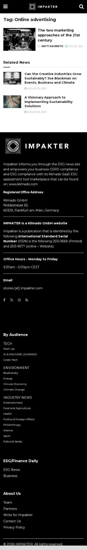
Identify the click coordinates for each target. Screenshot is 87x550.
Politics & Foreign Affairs (18, 419)
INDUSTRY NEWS (17, 398)
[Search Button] (81, 6)
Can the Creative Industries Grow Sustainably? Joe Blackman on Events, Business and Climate (53, 78)
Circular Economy (15, 384)
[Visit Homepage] (43, 6)
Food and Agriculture (17, 408)
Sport (6, 436)
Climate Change (14, 389)
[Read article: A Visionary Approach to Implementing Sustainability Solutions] (12, 101)
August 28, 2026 (36, 111)
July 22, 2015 (75, 46)
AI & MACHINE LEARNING (20, 354)
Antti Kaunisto (52, 46)
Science (8, 430)
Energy (8, 378)
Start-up (8, 348)
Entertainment (13, 402)
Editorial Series (12, 441)
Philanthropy (12, 424)
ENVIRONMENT (16, 368)
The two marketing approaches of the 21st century (59, 35)
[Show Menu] (5, 6)
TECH (7, 344)
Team (7, 503)
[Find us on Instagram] (19, 300)
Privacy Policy (14, 527)
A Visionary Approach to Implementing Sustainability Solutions (48, 101)
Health (7, 413)
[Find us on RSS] (26, 300)
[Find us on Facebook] (4, 300)
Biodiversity (10, 373)
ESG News (11, 470)
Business (13, 32)
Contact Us (12, 521)
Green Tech (10, 359)
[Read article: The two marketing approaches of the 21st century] (19, 39)
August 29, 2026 (36, 88)
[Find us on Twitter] (11, 300)
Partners (10, 509)
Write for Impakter (18, 515)
